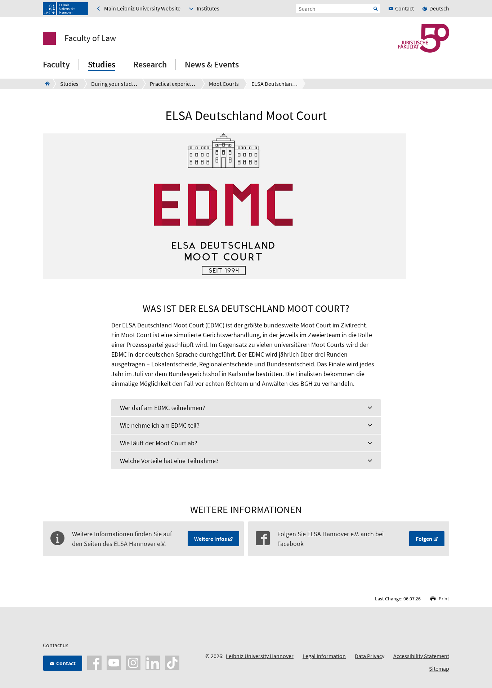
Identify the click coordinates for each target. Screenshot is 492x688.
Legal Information (324, 656)
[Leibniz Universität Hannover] (65, 8)
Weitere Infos (210, 538)
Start (375, 8)
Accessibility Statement (421, 656)
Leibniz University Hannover (260, 656)
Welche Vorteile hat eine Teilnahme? (169, 461)
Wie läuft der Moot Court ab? (158, 443)
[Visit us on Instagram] (133, 662)
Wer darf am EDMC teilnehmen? (162, 407)
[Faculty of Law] (45, 84)
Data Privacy (369, 656)
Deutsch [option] (439, 8)
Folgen (424, 538)
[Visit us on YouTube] (113, 662)
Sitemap (439, 668)
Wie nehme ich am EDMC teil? (160, 425)
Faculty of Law (90, 38)
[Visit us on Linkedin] (152, 662)
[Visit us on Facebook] (94, 662)
